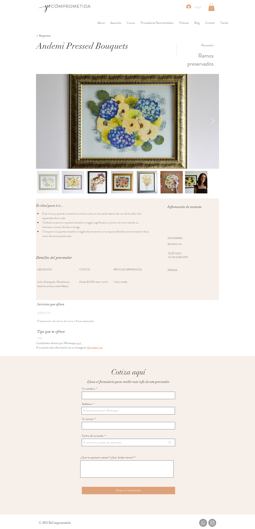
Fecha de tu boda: (94, 435)
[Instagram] (212, 523)
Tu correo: (88, 419)
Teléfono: (87, 404)
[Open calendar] (169, 442)
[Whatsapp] (203, 523)
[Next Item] (212, 121)
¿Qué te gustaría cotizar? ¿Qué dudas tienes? (107, 457)
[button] (211, 7)
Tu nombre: (89, 388)
